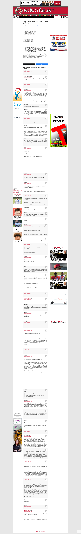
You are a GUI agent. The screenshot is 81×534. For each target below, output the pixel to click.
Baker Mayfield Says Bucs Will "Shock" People (17, 217)
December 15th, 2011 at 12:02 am (28, 461)
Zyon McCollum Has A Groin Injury (18, 241)
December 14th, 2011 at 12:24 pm (28, 293)
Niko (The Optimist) (27, 510)
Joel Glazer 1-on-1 (15, 191)
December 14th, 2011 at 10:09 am (28, 71)
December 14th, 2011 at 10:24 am (28, 84)
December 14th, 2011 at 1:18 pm (28, 356)
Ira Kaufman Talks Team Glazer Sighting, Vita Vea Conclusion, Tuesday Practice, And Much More (58, 290)
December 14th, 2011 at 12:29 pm (28, 299)
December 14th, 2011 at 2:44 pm (28, 410)
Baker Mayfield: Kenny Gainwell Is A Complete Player (17, 206)
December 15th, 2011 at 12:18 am (28, 479)
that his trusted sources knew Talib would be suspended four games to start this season (29, 36)
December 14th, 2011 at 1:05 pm (28, 322)
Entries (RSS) (37, 531)
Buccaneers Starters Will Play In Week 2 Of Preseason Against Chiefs (18, 230)
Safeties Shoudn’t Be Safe (43, 18)
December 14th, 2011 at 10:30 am (28, 90)
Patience (25, 18)
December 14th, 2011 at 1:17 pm (28, 349)
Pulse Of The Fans (15, 192)
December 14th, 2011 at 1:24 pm (28, 401)
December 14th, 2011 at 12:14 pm (28, 267)
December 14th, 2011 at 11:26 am (28, 183)
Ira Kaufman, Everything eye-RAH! (17, 190)
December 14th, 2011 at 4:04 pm (28, 421)
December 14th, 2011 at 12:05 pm (28, 225)
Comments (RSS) (43, 531)
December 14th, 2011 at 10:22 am (28, 77)
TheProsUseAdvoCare (27, 292)
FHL (13, 189)
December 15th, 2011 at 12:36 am (28, 506)
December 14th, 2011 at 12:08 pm (28, 238)
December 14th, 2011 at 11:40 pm (28, 436)
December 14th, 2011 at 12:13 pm (28, 257)
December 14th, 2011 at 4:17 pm (28, 431)
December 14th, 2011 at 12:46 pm (28, 305)
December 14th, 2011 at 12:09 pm (28, 244)
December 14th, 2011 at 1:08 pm (28, 330)
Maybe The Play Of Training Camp (58, 280)
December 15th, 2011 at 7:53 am (28, 511)
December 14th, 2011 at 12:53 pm (28, 313)
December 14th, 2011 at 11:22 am (28, 174)
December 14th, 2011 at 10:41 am (28, 118)
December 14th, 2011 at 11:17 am (28, 148)
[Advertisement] (17, 35)
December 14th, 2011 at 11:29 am (28, 195)
